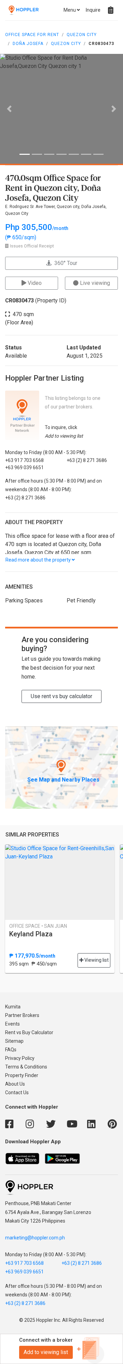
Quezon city (66, 43)
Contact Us (17, 1092)
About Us (15, 1084)
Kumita (12, 1006)
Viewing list (96, 960)
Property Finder (21, 1075)
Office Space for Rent (32, 34)
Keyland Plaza (31, 934)
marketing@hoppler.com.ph (35, 1237)
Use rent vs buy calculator (61, 696)
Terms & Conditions (26, 1067)
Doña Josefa (28, 43)
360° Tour (64, 263)
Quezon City (82, 34)
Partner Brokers (22, 1015)
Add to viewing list (46, 1352)
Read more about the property (38, 560)
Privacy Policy (20, 1058)
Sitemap (14, 1041)
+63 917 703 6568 (24, 1263)
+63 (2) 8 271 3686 (82, 1263)
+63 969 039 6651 (24, 1271)
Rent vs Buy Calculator (29, 1032)
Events (12, 1024)
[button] (9, 109)
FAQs (10, 1049)
